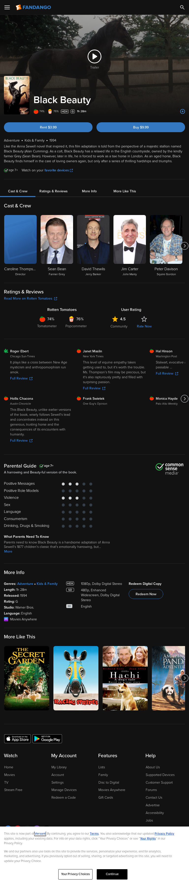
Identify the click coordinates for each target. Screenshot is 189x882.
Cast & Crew (17, 191)
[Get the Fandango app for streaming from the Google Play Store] (47, 738)
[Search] (182, 7)
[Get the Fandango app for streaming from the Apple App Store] (17, 738)
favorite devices (57, 170)
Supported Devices (160, 775)
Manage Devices (64, 790)
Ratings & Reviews (53, 191)
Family (103, 775)
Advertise (153, 805)
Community (118, 326)
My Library (59, 767)
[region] (94, 854)
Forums (151, 790)
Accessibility (155, 813)
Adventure (25, 584)
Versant (40, 834)
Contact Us (154, 797)
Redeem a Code (63, 797)
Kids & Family (47, 584)
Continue (112, 874)
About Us (153, 767)
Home (8, 767)
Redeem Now (146, 594)
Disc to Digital (108, 782)
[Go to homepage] (34, 7)
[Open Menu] (7, 7)
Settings (57, 782)
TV (6, 782)
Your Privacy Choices (75, 874)
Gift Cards (105, 797)
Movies (9, 775)
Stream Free (13, 790)
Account (57, 775)
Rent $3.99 (48, 127)
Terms (94, 834)
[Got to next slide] (184, 246)
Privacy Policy (164, 834)
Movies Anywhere (111, 790)
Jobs (149, 820)
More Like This (124, 191)
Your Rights (148, 839)
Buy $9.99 (141, 127)
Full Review (19, 378)
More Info (89, 191)
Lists (101, 767)
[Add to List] (182, 111)
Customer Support (159, 782)
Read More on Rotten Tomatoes (28, 298)
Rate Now (144, 326)
